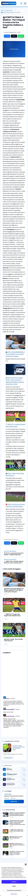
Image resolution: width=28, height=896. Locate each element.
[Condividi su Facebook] (7, 36)
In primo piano (8, 10)
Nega (14, 886)
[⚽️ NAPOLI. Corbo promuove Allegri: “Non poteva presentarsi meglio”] (5, 853)
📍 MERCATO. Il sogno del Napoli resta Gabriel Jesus (12, 615)
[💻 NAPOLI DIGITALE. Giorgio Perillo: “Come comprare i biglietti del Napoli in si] (5, 822)
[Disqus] (14, 674)
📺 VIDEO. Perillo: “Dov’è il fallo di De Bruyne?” (13, 640)
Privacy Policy (14, 894)
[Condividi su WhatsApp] (21, 36)
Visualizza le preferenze (14, 890)
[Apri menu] (25, 3)
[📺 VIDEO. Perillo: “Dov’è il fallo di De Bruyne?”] (5, 838)
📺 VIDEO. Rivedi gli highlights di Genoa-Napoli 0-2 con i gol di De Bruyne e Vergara (15, 354)
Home (2, 10)
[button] (25, 864)
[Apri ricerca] (21, 3)
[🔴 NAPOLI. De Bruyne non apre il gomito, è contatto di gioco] (5, 845)
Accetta (14, 882)
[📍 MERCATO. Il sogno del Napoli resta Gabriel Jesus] (5, 831)
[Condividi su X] (14, 36)
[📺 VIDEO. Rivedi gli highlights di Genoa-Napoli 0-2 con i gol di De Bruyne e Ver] (5, 814)
